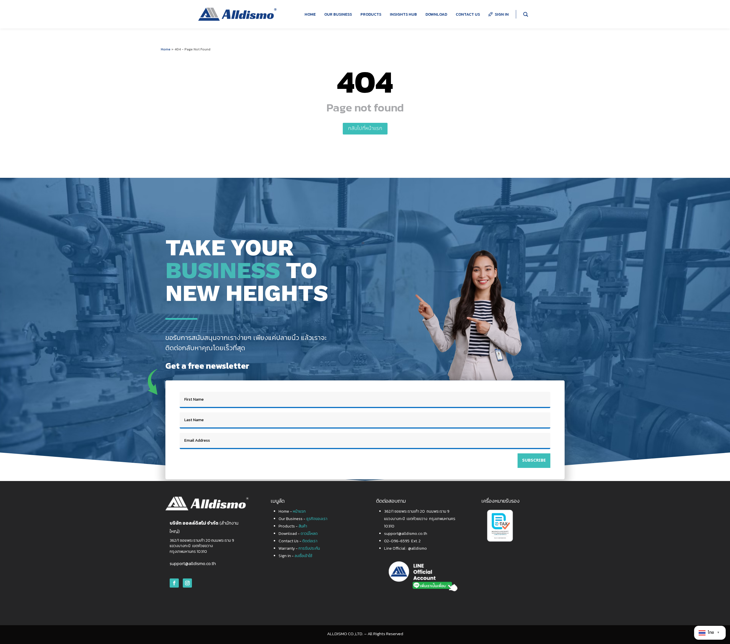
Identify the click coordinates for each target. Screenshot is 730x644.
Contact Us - (298, 541)
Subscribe (534, 460)
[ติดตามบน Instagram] (187, 583)
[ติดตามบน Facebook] (174, 583)
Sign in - (295, 556)
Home (166, 49)
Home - (292, 511)
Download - (298, 534)
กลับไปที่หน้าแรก (365, 128)
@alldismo (417, 548)
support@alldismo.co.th (193, 563)
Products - (293, 526)
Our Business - (303, 519)
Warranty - (299, 548)
